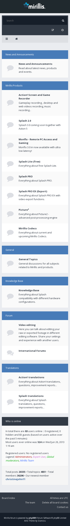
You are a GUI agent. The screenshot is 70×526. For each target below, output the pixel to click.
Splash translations (31, 396)
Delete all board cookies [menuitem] (55, 502)
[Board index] (16, 39)
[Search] (63, 20)
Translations (12, 368)
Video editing (27, 325)
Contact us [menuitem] (62, 507)
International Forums (32, 350)
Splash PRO (26, 176)
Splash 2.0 (25, 120)
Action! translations (31, 377)
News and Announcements (20, 54)
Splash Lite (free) (29, 161)
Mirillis (7, 518)
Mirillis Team (27, 460)
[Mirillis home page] (35, 5)
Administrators (23, 456)
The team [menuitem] (30, 502)
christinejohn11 (15, 479)
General (10, 250)
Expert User (39, 456)
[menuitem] (62, 30)
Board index (8, 498)
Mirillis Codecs (28, 228)
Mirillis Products (14, 85)
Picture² (24, 209)
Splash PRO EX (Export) (33, 191)
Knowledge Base (14, 281)
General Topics (28, 259)
